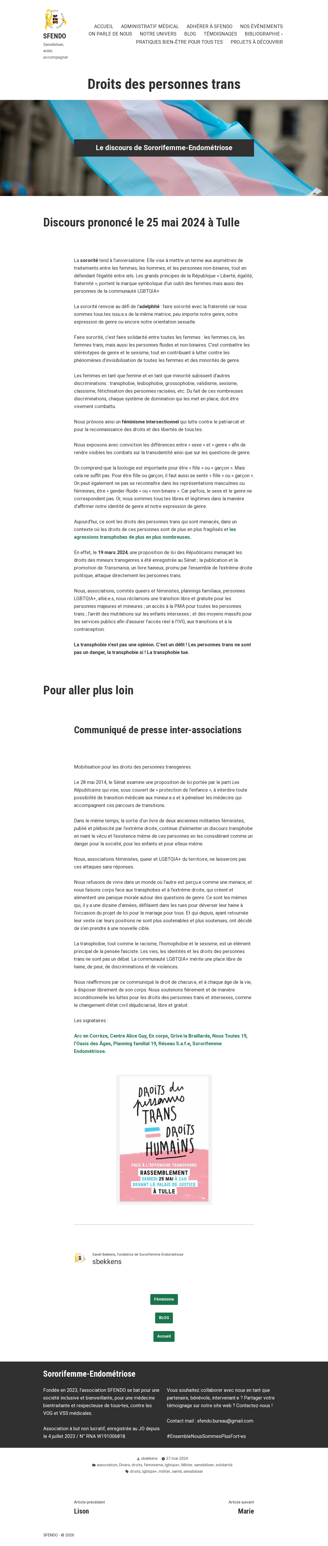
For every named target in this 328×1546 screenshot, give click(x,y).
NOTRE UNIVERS (158, 34)
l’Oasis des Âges (92, 1043)
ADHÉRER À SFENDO (209, 26)
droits (137, 1465)
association (107, 1465)
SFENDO (54, 36)
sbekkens (149, 1458)
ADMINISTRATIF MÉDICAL (150, 26)
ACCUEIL (103, 26)
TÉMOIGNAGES (220, 34)
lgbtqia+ (172, 1465)
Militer (187, 1465)
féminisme (153, 1465)
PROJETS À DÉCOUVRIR (257, 42)
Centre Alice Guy (128, 1036)
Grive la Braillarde (190, 1036)
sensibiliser (204, 1465)
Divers (124, 1465)
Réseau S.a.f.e (174, 1043)
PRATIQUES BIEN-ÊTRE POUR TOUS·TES (179, 42)
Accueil (164, 1336)
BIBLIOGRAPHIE (262, 34)
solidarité (224, 1465)
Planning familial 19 (134, 1043)
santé (177, 1471)
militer (164, 1471)
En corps (158, 1036)
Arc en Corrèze (91, 1036)
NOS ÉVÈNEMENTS (261, 26)
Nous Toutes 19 (229, 1036)
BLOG (190, 34)
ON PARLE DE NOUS (110, 34)
